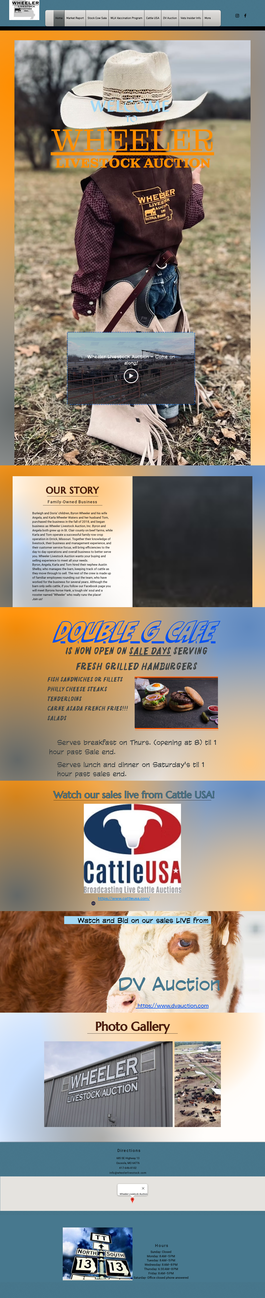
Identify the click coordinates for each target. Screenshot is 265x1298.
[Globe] (93, 903)
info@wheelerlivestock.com (127, 1172)
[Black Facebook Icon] (245, 15)
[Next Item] (215, 1084)
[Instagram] (237, 15)
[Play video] (131, 376)
